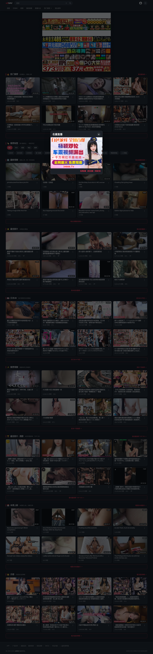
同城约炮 (98, 171)
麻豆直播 (90, 171)
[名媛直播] (76, 327)
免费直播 (83, 171)
